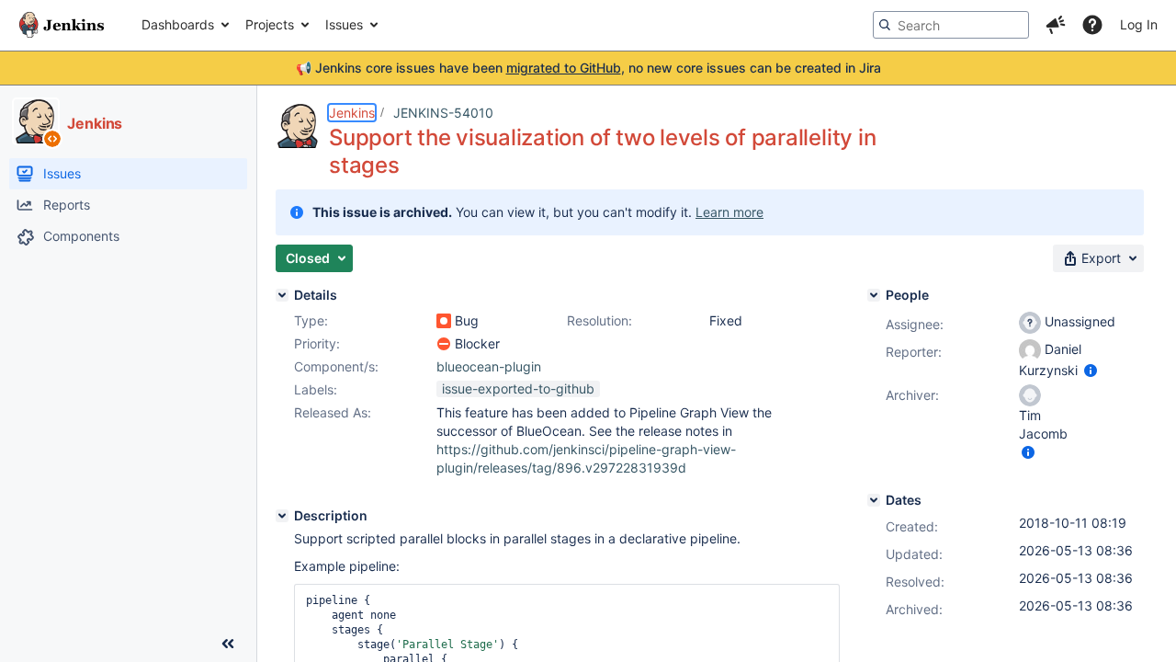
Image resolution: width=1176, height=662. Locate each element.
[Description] (282, 515)
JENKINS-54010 (443, 112)
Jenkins (352, 112)
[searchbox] (951, 25)
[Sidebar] (228, 643)
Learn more (729, 212)
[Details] (282, 295)
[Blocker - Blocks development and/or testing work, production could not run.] (443, 344)
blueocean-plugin (488, 366)
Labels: (315, 389)
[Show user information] (1090, 370)
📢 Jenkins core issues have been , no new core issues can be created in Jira (588, 67)
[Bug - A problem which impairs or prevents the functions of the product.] (443, 321)
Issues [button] (344, 24)
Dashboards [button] (177, 24)
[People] (873, 295)
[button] (1055, 25)
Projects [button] (269, 24)
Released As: (332, 412)
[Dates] (873, 500)
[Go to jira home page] (61, 24)
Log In (1139, 24)
